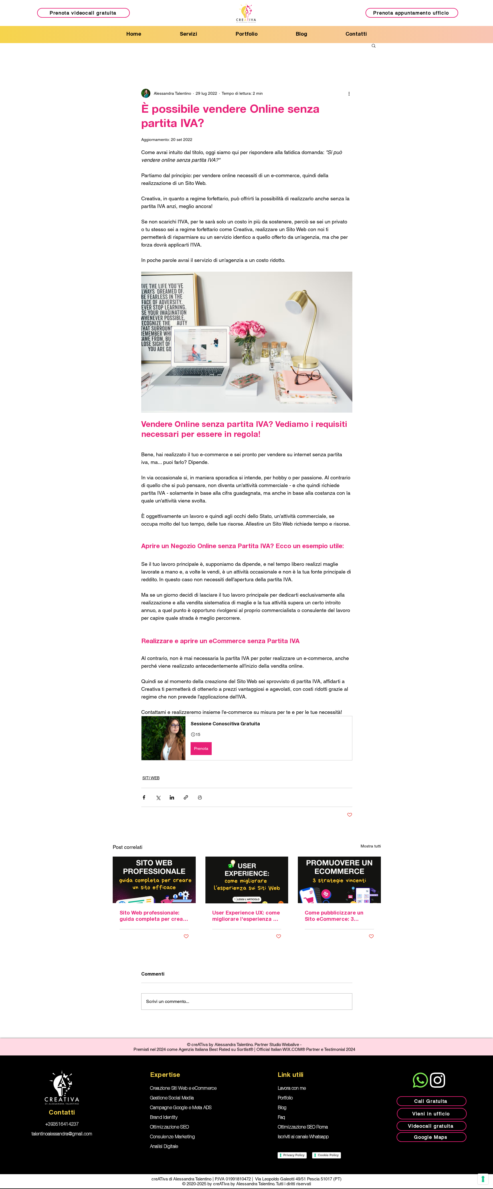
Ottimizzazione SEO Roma (303, 1127)
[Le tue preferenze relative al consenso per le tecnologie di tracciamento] (483, 1179)
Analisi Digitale (164, 1147)
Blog (282, 1108)
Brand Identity (163, 1118)
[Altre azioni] (348, 93)
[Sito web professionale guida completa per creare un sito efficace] (154, 880)
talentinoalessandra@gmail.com (62, 1134)
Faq (281, 1118)
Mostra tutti (371, 846)
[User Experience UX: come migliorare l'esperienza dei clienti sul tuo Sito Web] (246, 880)
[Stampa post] (200, 797)
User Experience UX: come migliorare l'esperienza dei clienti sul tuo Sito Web (246, 917)
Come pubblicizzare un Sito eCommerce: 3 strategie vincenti (334, 917)
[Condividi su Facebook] (144, 797)
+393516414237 (62, 1125)
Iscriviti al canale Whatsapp (303, 1137)
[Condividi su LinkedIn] (172, 797)
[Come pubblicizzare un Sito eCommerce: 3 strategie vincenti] (339, 880)
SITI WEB (150, 778)
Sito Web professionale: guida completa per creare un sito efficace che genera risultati (154, 917)
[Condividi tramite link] (186, 797)
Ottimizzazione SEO (169, 1127)
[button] (373, 45)
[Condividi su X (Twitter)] (158, 797)
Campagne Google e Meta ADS (181, 1108)
